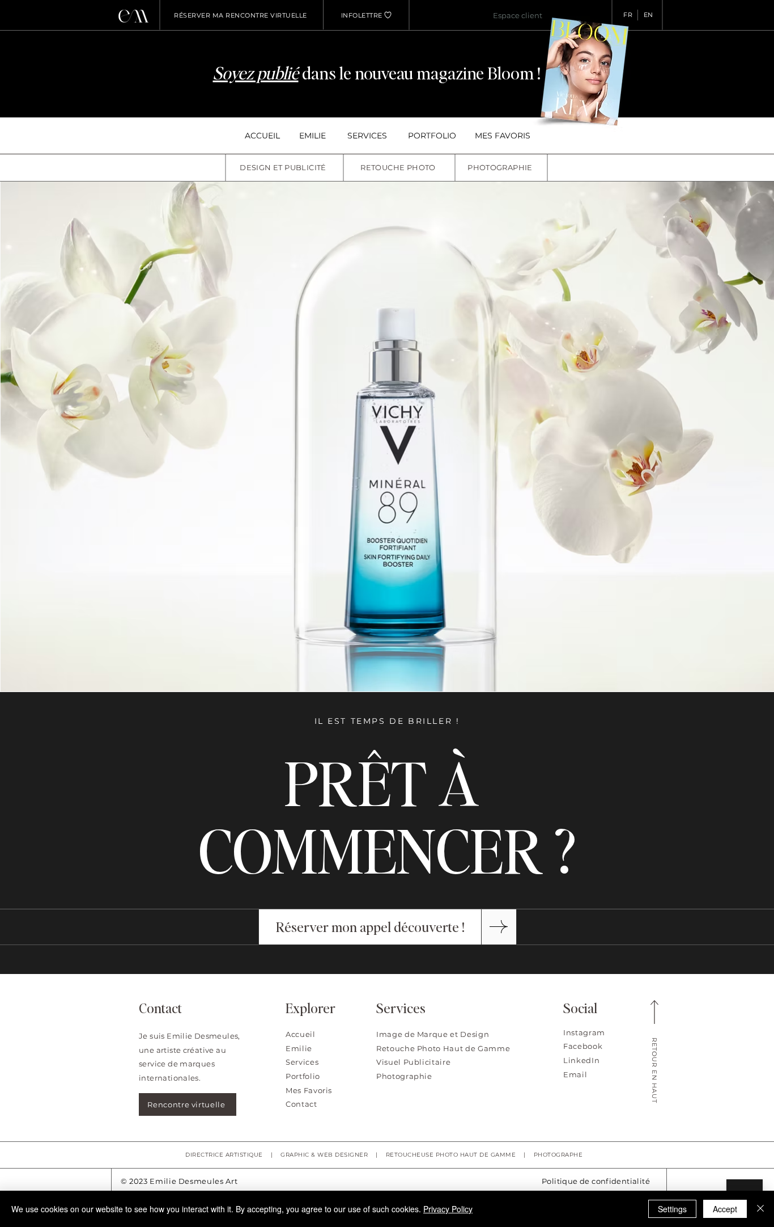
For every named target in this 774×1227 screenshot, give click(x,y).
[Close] (760, 1209)
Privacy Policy (448, 1209)
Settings (672, 1209)
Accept (725, 1209)
